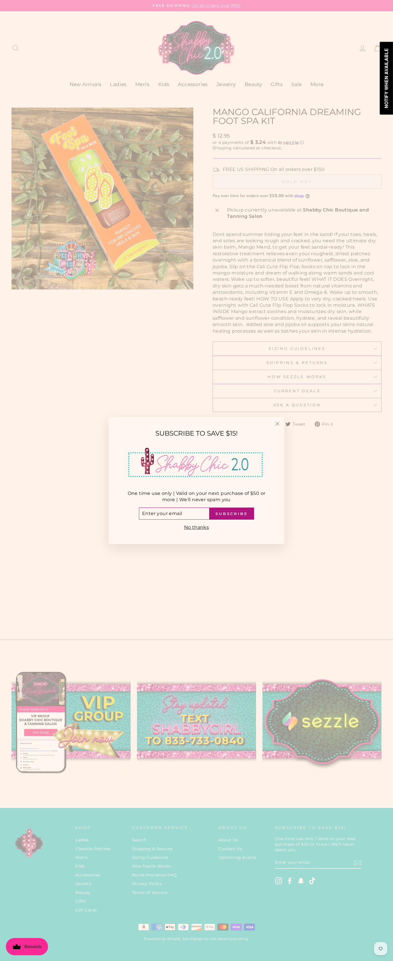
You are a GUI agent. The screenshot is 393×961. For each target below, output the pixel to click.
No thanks (196, 527)
